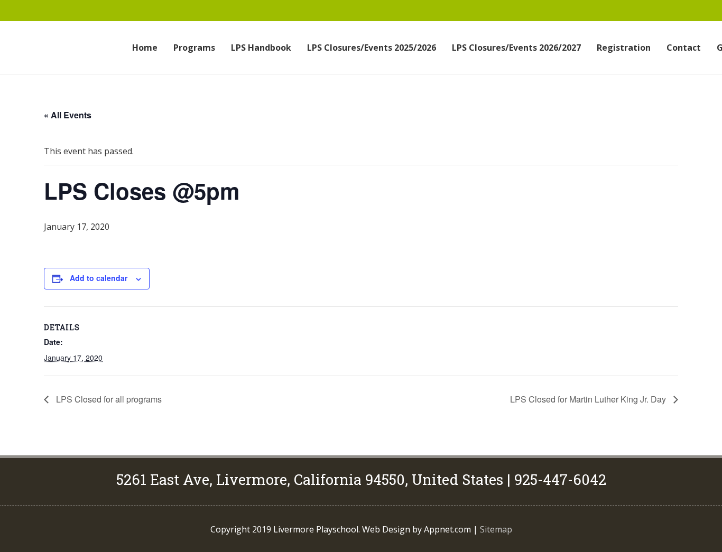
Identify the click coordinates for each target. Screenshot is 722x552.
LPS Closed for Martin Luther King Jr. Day (589, 399)
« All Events (67, 115)
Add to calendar (98, 278)
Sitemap (496, 529)
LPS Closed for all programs (108, 399)
